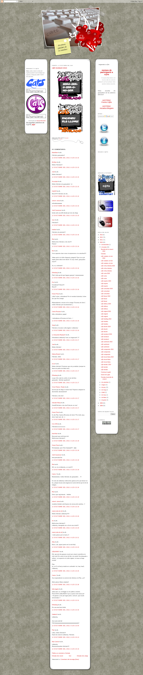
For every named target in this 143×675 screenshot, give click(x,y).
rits (53, 520)
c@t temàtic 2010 (106, 364)
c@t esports (104, 283)
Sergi (53, 325)
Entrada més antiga (82, 656)
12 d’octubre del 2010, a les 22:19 (65, 497)
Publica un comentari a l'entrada (61, 653)
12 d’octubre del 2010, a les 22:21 (65, 537)
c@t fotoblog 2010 (106, 319)
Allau (53, 542)
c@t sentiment (105, 344)
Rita (53, 239)
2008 (101, 405)
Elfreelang (55, 272)
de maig (103, 390)
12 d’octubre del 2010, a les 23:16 (65, 649)
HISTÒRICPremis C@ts (106, 101)
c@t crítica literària (106, 268)
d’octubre (104, 247)
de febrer (104, 397)
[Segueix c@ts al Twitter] (104, 133)
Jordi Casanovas (56, 210)
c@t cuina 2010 (105, 273)
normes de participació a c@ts (106, 72)
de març (103, 395)
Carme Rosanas (56, 311)
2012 (101, 237)
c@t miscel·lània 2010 (107, 357)
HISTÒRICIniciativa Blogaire (107, 107)
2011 (101, 240)
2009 (101, 403)
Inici (70, 656)
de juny (103, 387)
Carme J (54, 474)
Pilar (53, 630)
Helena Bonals (56, 354)
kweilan (54, 229)
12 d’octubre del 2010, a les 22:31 (65, 600)
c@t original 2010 (106, 311)
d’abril (103, 392)
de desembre (105, 244)
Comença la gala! (106, 372)
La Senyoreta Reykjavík (58, 335)
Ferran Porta (55, 294)
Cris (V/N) (54, 424)
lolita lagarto (55, 589)
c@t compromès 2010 (107, 349)
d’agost (103, 385)
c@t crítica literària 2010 (108, 266)
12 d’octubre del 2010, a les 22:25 (65, 571)
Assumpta (55, 181)
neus (53, 220)
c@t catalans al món (107, 260)
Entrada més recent (57, 656)
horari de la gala (105, 374)
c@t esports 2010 (106, 281)
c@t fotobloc (104, 321)
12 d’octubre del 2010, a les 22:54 (65, 625)
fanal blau (54, 433)
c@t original (104, 314)
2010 (101, 242)
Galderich (54, 614)
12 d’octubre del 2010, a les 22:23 (65, 547)
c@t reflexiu (104, 306)
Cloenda (103, 253)
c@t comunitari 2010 (107, 288)
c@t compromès (105, 352)
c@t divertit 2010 (106, 326)
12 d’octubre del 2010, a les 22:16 (65, 234)
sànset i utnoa (56, 200)
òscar (53, 363)
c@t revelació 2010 (59, 68)
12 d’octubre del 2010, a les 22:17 (65, 340)
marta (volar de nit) (57, 511)
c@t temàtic (104, 367)
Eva (53, 282)
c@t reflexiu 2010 (106, 303)
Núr (53, 251)
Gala (60, 139)
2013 (101, 234)
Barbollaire (55, 152)
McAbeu (54, 162)
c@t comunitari (105, 291)
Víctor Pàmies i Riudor (58, 387)
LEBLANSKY (55, 551)
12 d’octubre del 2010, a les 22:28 (65, 584)
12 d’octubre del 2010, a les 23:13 (65, 637)
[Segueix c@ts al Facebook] (104, 146)
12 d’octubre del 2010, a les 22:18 (65, 441)
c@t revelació (105, 336)
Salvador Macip (56, 402)
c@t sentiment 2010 (106, 341)
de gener (104, 400)
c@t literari (104, 298)
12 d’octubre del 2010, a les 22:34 (65, 610)
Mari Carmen (55, 641)
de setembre (105, 382)
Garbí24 (54, 191)
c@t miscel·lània (105, 359)
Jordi (53, 172)
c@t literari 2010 (105, 296)
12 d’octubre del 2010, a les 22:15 (65, 158)
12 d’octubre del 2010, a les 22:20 (65, 516)
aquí (33, 124)
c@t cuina (104, 276)
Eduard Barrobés (41, 120)
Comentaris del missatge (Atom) (70, 659)
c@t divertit (104, 329)
